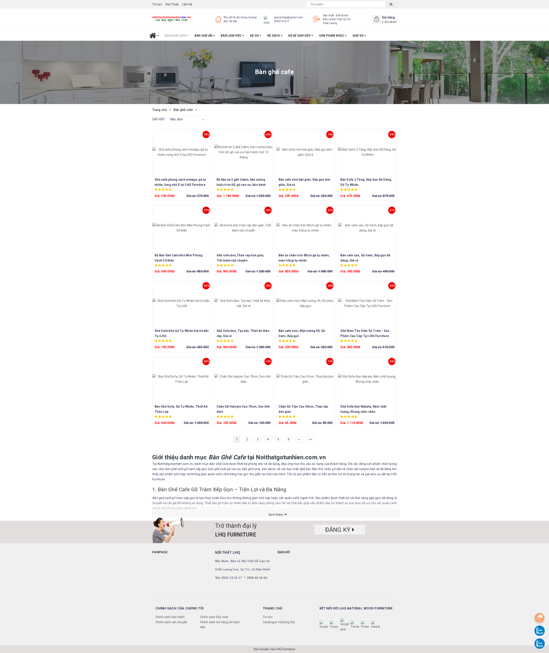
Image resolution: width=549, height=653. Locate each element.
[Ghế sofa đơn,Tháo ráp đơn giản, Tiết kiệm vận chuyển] (243, 228)
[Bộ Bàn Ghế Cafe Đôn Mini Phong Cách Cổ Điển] (181, 228)
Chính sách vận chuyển (171, 622)
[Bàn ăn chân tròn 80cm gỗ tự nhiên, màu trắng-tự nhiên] (305, 228)
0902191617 (282, 21)
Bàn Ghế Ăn (204, 35)
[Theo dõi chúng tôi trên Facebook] (324, 625)
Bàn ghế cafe (176, 35)
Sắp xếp (158, 119)
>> (310, 439)
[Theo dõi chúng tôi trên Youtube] (334, 625)
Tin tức (157, 4)
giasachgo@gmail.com (288, 17)
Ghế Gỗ (359, 35)
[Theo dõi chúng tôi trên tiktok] (375, 625)
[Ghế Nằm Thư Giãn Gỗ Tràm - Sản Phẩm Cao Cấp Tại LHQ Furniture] (367, 303)
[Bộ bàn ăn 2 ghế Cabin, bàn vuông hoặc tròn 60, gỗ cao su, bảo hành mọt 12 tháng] (243, 152)
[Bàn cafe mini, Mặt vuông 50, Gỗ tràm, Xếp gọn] (305, 303)
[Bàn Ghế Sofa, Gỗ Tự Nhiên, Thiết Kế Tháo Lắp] (181, 379)
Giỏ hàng (388, 17)
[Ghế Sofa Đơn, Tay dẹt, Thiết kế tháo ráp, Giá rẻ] (243, 303)
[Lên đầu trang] (539, 606)
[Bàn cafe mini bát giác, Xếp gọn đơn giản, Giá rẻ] (305, 152)
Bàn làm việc (231, 35)
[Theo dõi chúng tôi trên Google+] (344, 625)
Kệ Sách (274, 35)
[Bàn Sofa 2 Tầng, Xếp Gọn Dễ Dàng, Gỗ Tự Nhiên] (367, 152)
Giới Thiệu (172, 4)
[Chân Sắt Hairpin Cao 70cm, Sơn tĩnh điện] (243, 379)
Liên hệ (187, 4)
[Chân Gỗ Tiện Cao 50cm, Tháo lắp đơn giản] (305, 379)
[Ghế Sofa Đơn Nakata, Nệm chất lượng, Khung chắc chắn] (367, 379)
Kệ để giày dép (299, 35)
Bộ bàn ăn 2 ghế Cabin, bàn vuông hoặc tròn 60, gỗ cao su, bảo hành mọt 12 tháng (241, 185)
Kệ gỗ (255, 35)
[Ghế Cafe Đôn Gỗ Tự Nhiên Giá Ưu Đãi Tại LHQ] (181, 303)
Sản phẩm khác (332, 35)
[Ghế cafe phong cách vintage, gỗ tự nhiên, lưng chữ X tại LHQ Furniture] (181, 152)
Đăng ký (338, 529)
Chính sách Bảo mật (214, 617)
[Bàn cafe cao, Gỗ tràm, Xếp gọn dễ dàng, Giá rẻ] (367, 228)
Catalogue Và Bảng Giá (279, 622)
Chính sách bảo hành (170, 617)
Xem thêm (275, 514)
